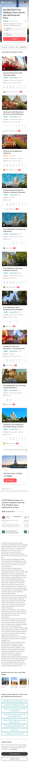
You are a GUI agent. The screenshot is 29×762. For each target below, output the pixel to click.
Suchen (14, 39)
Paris (17, 47)
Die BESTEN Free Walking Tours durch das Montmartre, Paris (14, 709)
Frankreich (11, 47)
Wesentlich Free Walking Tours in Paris (14, 705)
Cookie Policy (13, 749)
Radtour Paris (14, 730)
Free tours (4, 47)
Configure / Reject (14, 759)
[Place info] (25, 21)
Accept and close (14, 754)
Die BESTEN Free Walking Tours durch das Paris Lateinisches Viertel (14, 715)
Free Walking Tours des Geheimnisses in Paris (14, 701)
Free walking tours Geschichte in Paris (14, 726)
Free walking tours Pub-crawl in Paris (14, 734)
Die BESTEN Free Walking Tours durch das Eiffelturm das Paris (14, 721)
